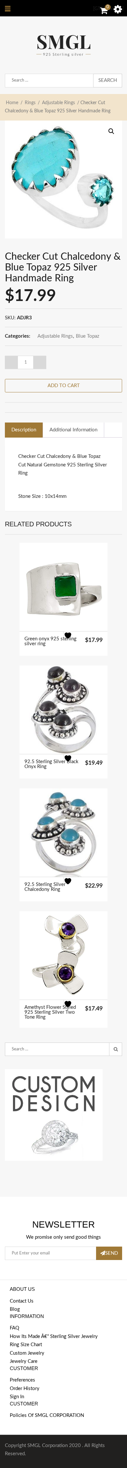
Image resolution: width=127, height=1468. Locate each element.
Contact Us (22, 1301)
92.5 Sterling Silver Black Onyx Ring (51, 764)
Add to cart (64, 385)
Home (12, 103)
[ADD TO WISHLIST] (72, 639)
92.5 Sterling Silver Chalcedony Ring (44, 887)
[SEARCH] (115, 1049)
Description (23, 429)
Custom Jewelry (27, 1353)
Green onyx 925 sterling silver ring (50, 641)
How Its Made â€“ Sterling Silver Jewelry (54, 1336)
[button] (111, 131)
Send (111, 1253)
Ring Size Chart (26, 1344)
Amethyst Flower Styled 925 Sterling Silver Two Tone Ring (50, 1012)
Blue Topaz (87, 336)
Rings (30, 103)
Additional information (73, 429)
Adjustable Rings (58, 103)
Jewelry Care (23, 1361)
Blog (15, 1309)
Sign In (17, 1396)
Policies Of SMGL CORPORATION (47, 1415)
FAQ (14, 1328)
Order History (24, 1388)
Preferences (22, 1380)
